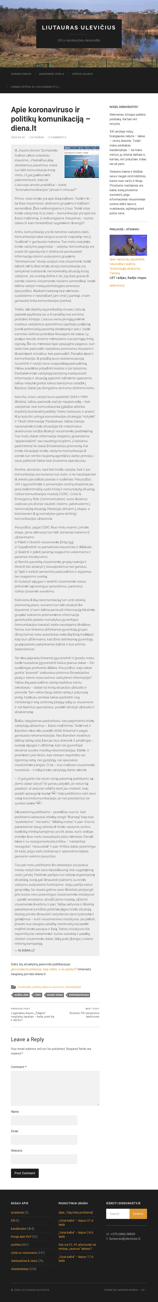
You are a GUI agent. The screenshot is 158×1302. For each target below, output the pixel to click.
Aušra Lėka (21, 995)
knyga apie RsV (21, 1236)
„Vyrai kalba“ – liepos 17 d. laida (76, 1259)
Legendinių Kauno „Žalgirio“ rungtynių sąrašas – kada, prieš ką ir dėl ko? (32, 1015)
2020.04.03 (18, 137)
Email (14, 1131)
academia (17, 1212)
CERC (38, 995)
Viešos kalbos (82, 73)
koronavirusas (79, 995)
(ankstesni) (117, 285)
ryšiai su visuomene (53, 986)
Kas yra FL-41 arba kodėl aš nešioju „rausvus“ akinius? (77, 1247)
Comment (18, 1067)
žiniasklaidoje (73, 986)
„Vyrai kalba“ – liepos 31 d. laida (76, 1222)
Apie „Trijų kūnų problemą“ (76, 1212)
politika (36, 986)
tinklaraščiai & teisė (24, 1261)
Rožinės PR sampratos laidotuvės (84, 1013)
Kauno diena (55, 995)
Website (16, 1150)
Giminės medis (21, 73)
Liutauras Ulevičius (79, 27)
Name (15, 1112)
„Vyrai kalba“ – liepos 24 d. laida (76, 1234)
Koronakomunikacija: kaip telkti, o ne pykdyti (44, 969)
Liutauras (36, 137)
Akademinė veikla (51, 73)
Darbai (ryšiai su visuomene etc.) (35, 86)
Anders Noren (128, 1290)
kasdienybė (24, 986)
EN (13, 1220)
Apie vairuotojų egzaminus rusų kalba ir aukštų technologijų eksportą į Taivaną (127, 266)
